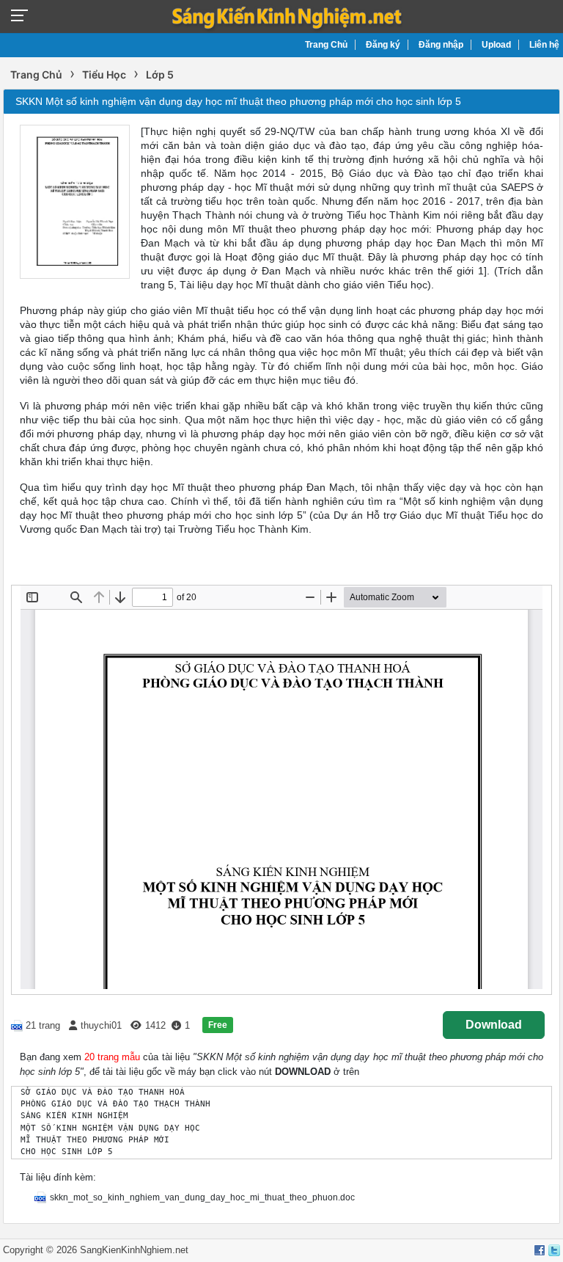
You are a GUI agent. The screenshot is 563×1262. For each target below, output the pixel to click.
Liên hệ (544, 45)
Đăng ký (383, 45)
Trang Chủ (326, 45)
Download (494, 1024)
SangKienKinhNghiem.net (134, 1249)
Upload (496, 45)
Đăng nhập (441, 45)
